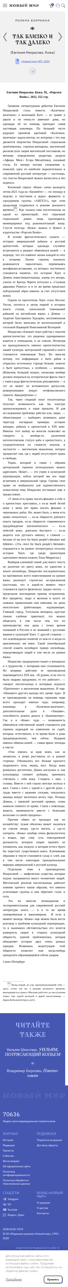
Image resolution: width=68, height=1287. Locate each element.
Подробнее (14, 1279)
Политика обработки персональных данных (16, 1182)
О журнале (43, 1202)
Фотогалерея (11, 1161)
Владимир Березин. (33, 1073)
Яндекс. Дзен (16, 1215)
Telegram (13, 1199)
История (8, 1140)
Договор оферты (47, 1145)
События (8, 1156)
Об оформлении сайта (16, 1166)
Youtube (12, 1209)
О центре (42, 1208)
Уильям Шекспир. (32, 1052)
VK (9, 1204)
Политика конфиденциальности (16, 1173)
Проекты (8, 1150)
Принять (53, 1279)
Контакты (43, 1213)
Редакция (9, 1145)
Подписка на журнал (49, 1140)
